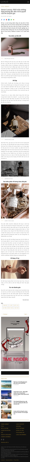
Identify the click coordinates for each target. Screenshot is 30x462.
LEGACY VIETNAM (20, 428)
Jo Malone (5, 305)
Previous (4, 314)
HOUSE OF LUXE (20, 430)
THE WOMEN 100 (20, 432)
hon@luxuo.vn (15, 455)
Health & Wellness (6, 434)
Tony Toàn (3, 457)
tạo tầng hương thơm (8, 307)
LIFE (2, 432)
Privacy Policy (16, 460)
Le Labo (10, 305)
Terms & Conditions (9, 460)
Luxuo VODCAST (20, 424)
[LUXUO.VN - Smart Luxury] (4, 2)
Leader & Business (6, 436)
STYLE (2, 426)
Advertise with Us (5, 442)
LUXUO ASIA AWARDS (21, 434)
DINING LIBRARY (5, 424)
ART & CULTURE (4, 428)
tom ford (17, 307)
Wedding (18, 426)
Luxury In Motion (5, 430)
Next (26, 314)
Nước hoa (16, 305)
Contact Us (3, 460)
